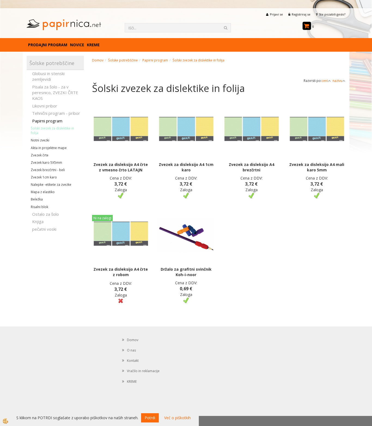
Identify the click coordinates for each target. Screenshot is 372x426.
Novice (77, 44)
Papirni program (47, 121)
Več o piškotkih (177, 417)
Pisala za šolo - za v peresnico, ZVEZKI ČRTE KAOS (55, 92)
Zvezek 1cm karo (44, 177)
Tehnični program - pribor (56, 113)
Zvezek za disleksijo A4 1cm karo (186, 167)
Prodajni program (47, 44)
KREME (93, 44)
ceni (325, 80)
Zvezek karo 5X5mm (46, 162)
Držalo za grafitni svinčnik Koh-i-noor (186, 272)
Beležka (37, 199)
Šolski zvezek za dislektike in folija (52, 130)
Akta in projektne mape (49, 148)
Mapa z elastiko (43, 192)
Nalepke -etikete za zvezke (51, 184)
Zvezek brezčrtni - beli (48, 170)
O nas (131, 350)
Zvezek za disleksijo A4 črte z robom (120, 272)
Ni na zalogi (102, 218)
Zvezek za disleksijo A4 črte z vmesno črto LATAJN (120, 167)
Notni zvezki (40, 140)
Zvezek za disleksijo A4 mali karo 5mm (316, 167)
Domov (97, 60)
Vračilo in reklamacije (143, 371)
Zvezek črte (39, 155)
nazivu (337, 80)
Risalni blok (39, 207)
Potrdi (150, 417)
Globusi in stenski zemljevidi (48, 76)
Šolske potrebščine (123, 60)
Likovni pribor (44, 106)
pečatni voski (44, 229)
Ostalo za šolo (45, 214)
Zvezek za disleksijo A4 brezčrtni (251, 167)
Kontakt (133, 360)
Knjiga (38, 221)
